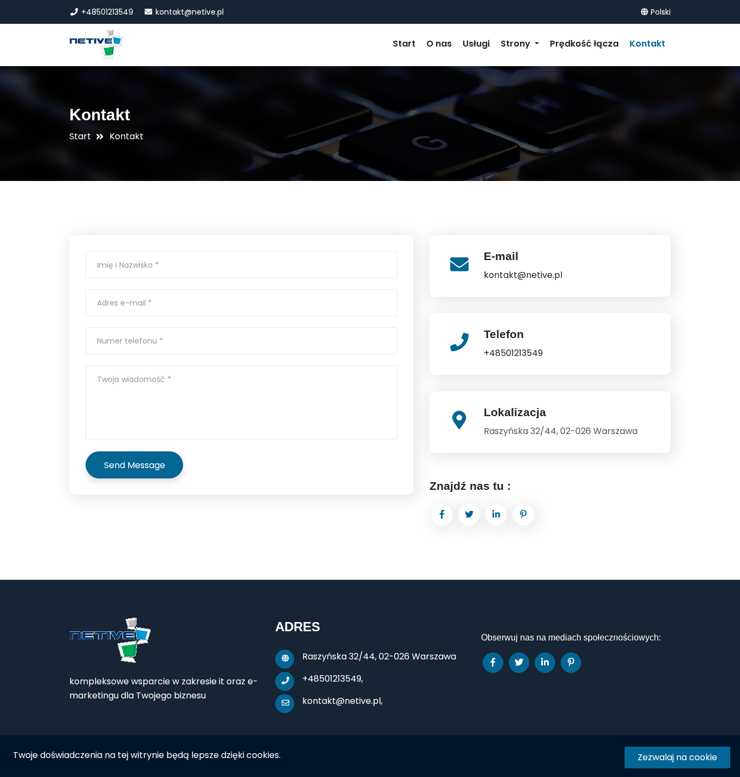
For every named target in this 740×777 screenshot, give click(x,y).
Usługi (476, 43)
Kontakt (647, 43)
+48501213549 (106, 12)
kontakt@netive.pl (188, 12)
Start (404, 43)
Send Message (134, 465)
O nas (439, 43)
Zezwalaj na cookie (677, 757)
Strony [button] (517, 43)
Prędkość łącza (584, 43)
